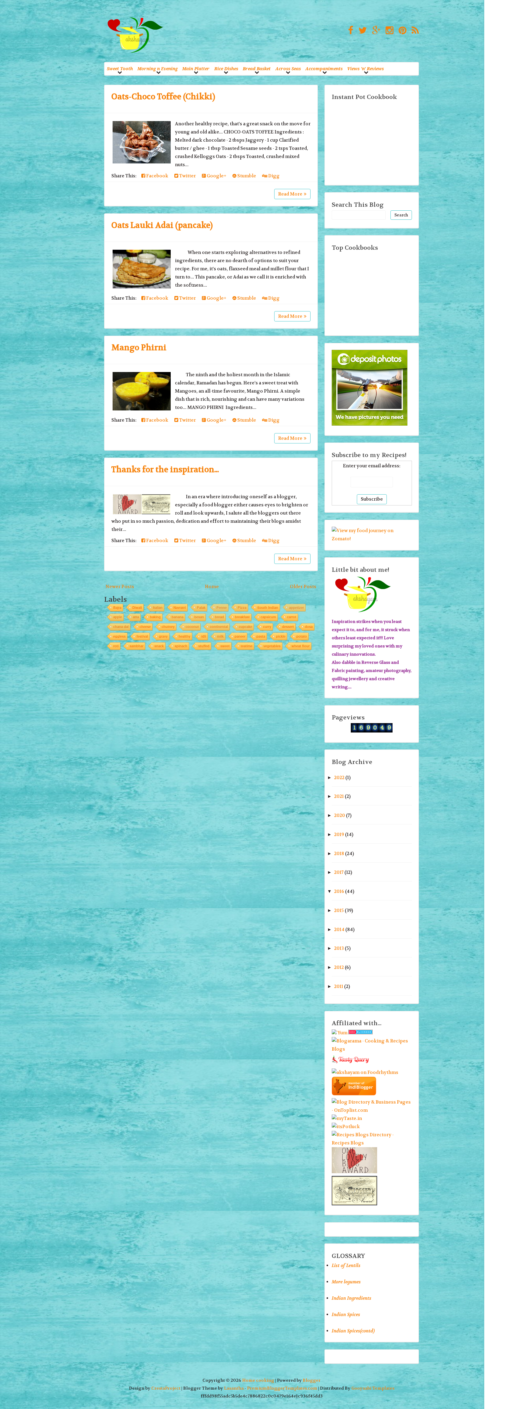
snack (159, 646)
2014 (339, 930)
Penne (221, 607)
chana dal (121, 626)
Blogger (312, 1380)
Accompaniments (324, 68)
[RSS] (414, 31)
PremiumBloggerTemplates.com (282, 1388)
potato (301, 636)
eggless (119, 636)
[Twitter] (361, 31)
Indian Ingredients (351, 1298)
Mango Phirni (138, 348)
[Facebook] (349, 31)
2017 (339, 872)
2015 (339, 910)
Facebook (156, 176)
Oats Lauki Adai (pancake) (162, 225)
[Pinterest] (401, 31)
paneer (240, 636)
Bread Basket (257, 68)
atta (136, 616)
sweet (225, 646)
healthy (184, 636)
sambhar (136, 646)
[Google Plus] (374, 31)
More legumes (346, 1282)
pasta (260, 636)
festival (142, 636)
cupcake (245, 626)
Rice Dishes (226, 68)
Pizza (242, 607)
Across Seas (288, 68)
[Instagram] (388, 31)
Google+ (216, 176)
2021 (339, 796)
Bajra (117, 607)
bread (219, 616)
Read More (290, 194)
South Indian (267, 607)
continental (219, 626)
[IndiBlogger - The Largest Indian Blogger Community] (354, 1094)
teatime (246, 646)
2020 (339, 815)
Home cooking (258, 1380)
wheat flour (300, 646)
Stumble (246, 176)
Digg (273, 176)
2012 (339, 967)
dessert (288, 626)
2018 (339, 854)
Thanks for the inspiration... (165, 470)
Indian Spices (346, 1315)
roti (116, 646)
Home (212, 587)
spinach (181, 646)
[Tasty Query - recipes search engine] (351, 1064)
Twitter (187, 176)
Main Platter (195, 68)
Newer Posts (120, 587)
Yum (342, 1033)
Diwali (137, 607)
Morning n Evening (157, 68)
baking (155, 616)
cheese (145, 626)
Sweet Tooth (120, 68)
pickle (280, 636)
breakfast (242, 616)
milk (220, 636)
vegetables (272, 646)
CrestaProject (165, 1388)
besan (199, 616)
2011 (338, 986)
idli (203, 636)
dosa (309, 626)
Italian (158, 607)
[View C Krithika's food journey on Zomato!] (372, 539)
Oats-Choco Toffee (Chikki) (163, 97)
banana (177, 616)
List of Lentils (346, 1266)
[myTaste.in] (347, 1118)
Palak (201, 607)
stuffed (203, 646)
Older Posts (303, 587)
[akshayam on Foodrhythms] (365, 1072)
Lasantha (234, 1388)
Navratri (179, 607)
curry (267, 626)
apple (117, 616)
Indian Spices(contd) (353, 1331)
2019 (339, 834)
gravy (163, 636)
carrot (291, 616)
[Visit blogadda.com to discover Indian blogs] (360, 1033)
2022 (339, 778)
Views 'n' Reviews (365, 68)
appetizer (296, 607)
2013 (339, 948)
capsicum (268, 616)
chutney (168, 626)
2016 (339, 891)
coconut (192, 626)
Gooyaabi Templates (372, 1388)
